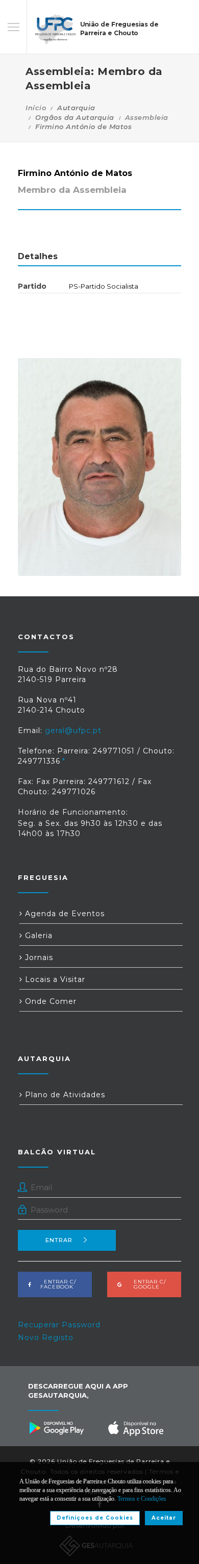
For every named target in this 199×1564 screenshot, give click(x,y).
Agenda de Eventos (63, 913)
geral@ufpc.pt (73, 730)
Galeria (37, 935)
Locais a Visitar (53, 979)
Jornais (37, 957)
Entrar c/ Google (147, 1284)
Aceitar (164, 1518)
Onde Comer (49, 1001)
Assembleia (146, 117)
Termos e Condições (141, 1498)
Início (36, 108)
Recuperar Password (59, 1324)
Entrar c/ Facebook (57, 1284)
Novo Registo (45, 1337)
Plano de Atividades (63, 1094)
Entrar (58, 1240)
